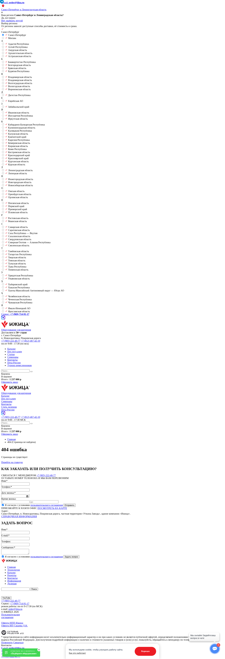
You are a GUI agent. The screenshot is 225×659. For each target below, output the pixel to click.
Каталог (11, 349)
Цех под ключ (14, 351)
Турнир (19, 365)
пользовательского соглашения (46, 505)
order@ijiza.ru (15, 609)
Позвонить (7, 642)
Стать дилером (9, 407)
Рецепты (11, 575)
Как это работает (77, 653)
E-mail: (12, 2)
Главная (11, 567)
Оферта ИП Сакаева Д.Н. (14, 625)
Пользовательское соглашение (10, 616)
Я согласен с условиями (34, 505)
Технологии (13, 570)
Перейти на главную (12, 462)
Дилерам (12, 583)
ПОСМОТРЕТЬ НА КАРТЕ (52, 508)
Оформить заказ (9, 382)
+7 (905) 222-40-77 (10, 341)
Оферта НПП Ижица (12, 623)
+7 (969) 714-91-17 (19, 603)
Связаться (18, 642)
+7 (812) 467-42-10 (30, 341)
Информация (14, 581)
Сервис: (15, 314)
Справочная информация (19, 516)
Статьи (11, 354)
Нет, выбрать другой (12, 20)
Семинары (12, 357)
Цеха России (14, 362)
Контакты (12, 360)
